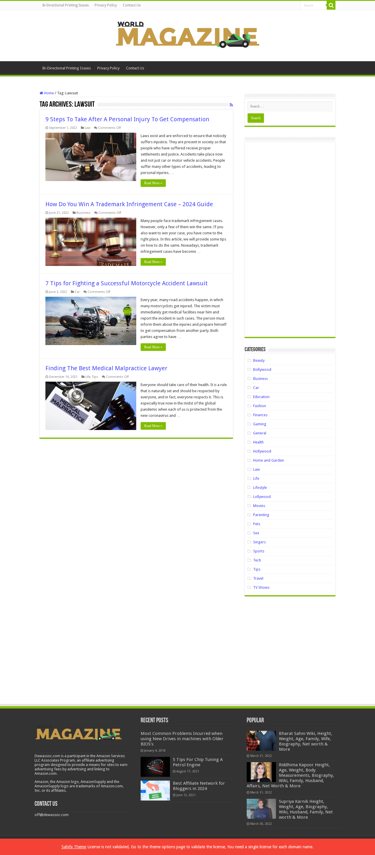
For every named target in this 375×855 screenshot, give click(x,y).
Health (258, 442)
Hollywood (262, 451)
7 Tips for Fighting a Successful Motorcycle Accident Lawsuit (126, 283)
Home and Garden (268, 460)
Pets (256, 524)
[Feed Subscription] (231, 105)
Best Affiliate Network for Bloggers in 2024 (199, 786)
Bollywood (262, 369)
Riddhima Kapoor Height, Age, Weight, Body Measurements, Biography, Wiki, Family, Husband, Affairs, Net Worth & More (290, 775)
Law (87, 128)
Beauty (259, 360)
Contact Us (132, 5)
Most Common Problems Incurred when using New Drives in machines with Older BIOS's (182, 739)
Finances (260, 415)
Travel (258, 578)
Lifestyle (260, 487)
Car (77, 292)
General (259, 433)
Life (87, 377)
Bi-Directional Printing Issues (65, 5)
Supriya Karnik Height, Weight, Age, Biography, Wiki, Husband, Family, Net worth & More (306, 809)
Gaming (259, 424)
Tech (257, 560)
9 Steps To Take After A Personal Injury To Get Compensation (127, 119)
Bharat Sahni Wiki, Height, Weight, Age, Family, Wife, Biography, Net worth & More (305, 741)
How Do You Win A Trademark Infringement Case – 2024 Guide (129, 204)
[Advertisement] (290, 242)
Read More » (153, 183)
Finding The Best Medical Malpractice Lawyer (106, 368)
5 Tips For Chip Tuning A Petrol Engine (198, 762)
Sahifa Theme (74, 846)
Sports (258, 551)
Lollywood (262, 496)
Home (48, 93)
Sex (256, 533)
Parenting (261, 515)
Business (83, 213)
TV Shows (261, 587)
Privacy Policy (106, 5)
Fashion (259, 406)
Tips (95, 377)
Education (261, 397)
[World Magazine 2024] (187, 35)
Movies (259, 506)
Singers (259, 542)
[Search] (331, 5)
